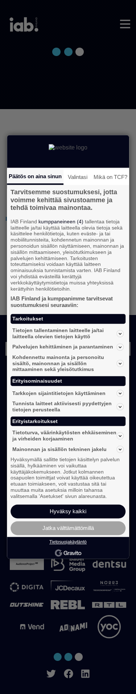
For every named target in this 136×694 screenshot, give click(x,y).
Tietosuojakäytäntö (68, 542)
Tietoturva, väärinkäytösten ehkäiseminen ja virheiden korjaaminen (64, 436)
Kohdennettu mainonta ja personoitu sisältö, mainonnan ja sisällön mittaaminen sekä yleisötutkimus (58, 363)
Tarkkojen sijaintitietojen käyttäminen (59, 393)
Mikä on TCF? (110, 177)
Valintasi (77, 177)
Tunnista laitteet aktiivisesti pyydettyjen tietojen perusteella (62, 406)
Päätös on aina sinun (35, 176)
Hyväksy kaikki (68, 511)
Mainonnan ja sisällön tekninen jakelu (59, 449)
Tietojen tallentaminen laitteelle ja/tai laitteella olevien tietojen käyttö (58, 333)
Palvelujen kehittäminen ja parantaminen (62, 347)
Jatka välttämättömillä (68, 528)
